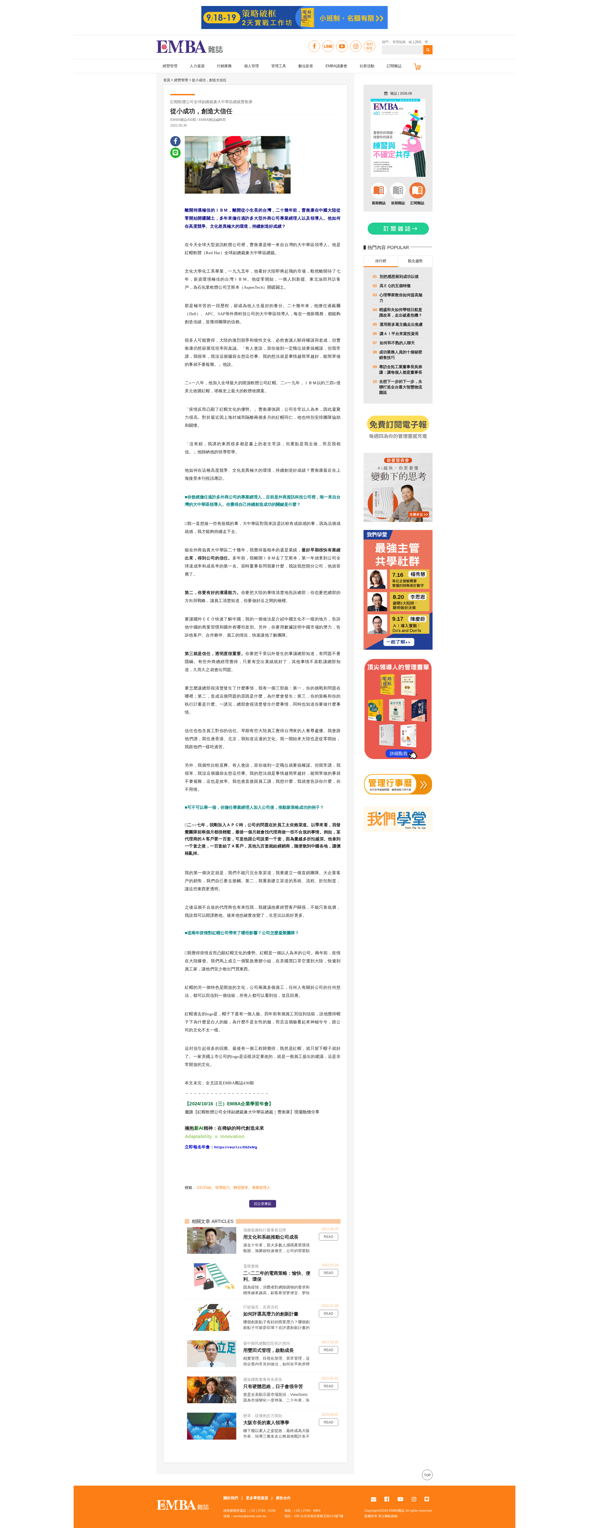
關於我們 (230, 1498)
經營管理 (170, 66)
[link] (235, 1147)
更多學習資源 (257, 1498)
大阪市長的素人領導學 (266, 1422)
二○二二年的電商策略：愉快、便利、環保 (276, 1276)
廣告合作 (283, 1498)
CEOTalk (204, 1188)
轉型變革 (241, 1188)
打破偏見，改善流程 (260, 1307)
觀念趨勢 (415, 261)
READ (328, 1237)
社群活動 (367, 66)
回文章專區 (262, 1204)
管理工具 (278, 66)
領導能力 (222, 1188)
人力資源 (197, 66)
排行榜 (380, 261)
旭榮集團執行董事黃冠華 (264, 1230)
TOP (427, 1475)
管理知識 (399, 42)
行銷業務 (224, 66)
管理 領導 (432, 42)
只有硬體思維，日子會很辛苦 (273, 1386)
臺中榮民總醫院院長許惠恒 (266, 1343)
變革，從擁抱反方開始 (262, 1416)
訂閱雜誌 (394, 66)
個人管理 (251, 66)
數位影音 (305, 66)
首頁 (166, 80)
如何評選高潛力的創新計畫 (270, 1313)
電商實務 (251, 1266)
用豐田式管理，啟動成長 (268, 1350)
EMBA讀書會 (336, 66)
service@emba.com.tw (249, 1516)
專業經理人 (261, 1188)
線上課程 (415, 42)
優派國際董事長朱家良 (262, 1379)
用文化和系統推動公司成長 (270, 1237)
